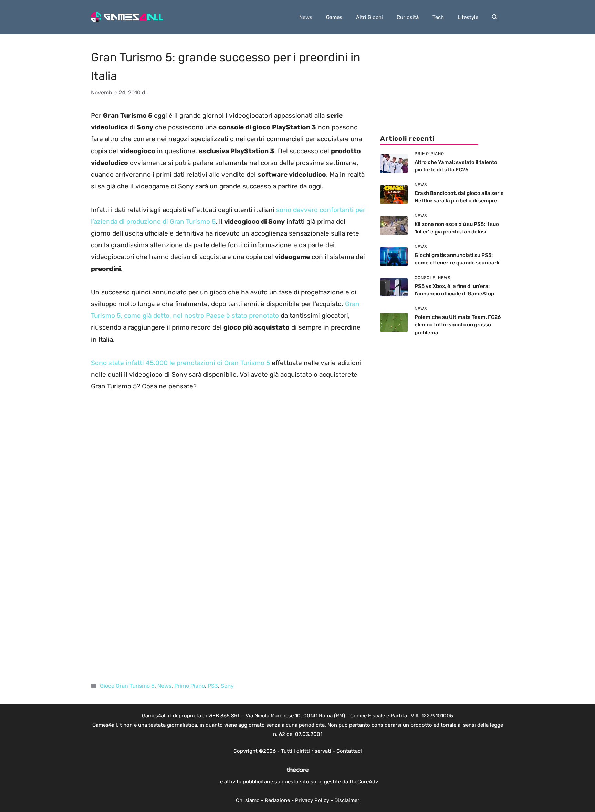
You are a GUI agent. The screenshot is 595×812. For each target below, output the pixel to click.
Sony (227, 686)
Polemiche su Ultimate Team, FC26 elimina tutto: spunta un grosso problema (458, 325)
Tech (438, 17)
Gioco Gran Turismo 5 (127, 686)
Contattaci (349, 751)
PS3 (213, 686)
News (305, 17)
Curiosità (408, 17)
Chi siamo (248, 800)
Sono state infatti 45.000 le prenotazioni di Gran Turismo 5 (180, 363)
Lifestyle (468, 17)
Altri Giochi (369, 17)
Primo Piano (189, 686)
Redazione (277, 800)
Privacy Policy (312, 800)
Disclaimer (346, 800)
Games (334, 17)
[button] (494, 17)
